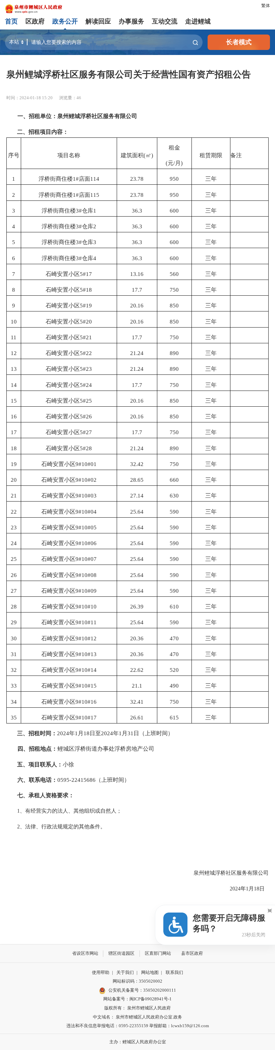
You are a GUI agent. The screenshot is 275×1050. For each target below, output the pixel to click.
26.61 (137, 717)
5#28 (86, 448)
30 (14, 638)
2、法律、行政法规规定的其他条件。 (56, 826)
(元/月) (174, 163)
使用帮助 (100, 972)
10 (14, 321)
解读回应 (98, 21)
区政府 (35, 21)
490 (174, 686)
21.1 (137, 686)
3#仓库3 (86, 242)
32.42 (137, 464)
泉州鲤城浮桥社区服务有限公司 (231, 873)
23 (14, 527)
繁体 (265, 5)
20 (14, 480)
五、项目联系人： (40, 764)
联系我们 (174, 972)
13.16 (137, 274)
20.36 (137, 638)
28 (14, 606)
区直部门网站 (158, 953)
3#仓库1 (86, 211)
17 (14, 432)
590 (174, 512)
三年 (211, 179)
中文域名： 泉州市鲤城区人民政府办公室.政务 (137, 1016)
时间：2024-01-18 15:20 (29, 97)
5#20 (86, 321)
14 (14, 385)
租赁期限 (211, 155)
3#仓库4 (86, 258)
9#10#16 (86, 702)
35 (14, 717)
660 (174, 480)
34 (14, 702)
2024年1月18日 (244, 888)
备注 (236, 155)
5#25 (86, 401)
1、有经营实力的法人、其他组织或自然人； (64, 811)
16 (14, 416)
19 (14, 464)
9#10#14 (86, 670)
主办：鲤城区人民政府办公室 (137, 1041)
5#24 (86, 385)
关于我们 (125, 972)
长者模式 (239, 42)
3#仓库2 (86, 226)
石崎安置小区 (63, 274)
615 (174, 717)
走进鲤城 (198, 21)
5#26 (86, 416)
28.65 (137, 480)
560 (174, 274)
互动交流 (164, 21)
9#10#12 (86, 638)
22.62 (137, 670)
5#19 (86, 305)
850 (174, 305)
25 (14, 559)
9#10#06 (86, 543)
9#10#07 (86, 559)
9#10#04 (86, 512)
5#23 (86, 369)
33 (14, 686)
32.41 (137, 702)
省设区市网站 (85, 953)
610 (174, 606)
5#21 (86, 337)
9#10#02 (86, 480)
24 (14, 543)
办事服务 (131, 21)
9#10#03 (86, 495)
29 (14, 622)
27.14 (137, 495)
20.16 (137, 305)
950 (174, 179)
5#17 (86, 274)
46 (78, 97)
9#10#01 (86, 464)
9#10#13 (86, 654)
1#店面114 (86, 179)
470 (174, 638)
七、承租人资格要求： (45, 795)
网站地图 (150, 972)
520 (174, 670)
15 (14, 401)
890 (174, 353)
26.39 (137, 606)
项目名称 (68, 155)
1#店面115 (86, 195)
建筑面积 (132, 155)
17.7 (137, 290)
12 (14, 353)
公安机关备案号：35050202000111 (142, 990)
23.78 (137, 179)
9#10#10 (86, 606)
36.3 (137, 211)
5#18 (86, 290)
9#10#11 (86, 622)
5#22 (86, 353)
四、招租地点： (34, 749)
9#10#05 (86, 527)
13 (14, 369)
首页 (11, 21)
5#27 (86, 432)
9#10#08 (86, 575)
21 (14, 495)
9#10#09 (86, 591)
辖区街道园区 (121, 953)
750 (174, 290)
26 (14, 575)
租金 (174, 147)
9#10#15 (86, 686)
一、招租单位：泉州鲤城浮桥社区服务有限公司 (74, 116)
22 (14, 512)
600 (174, 211)
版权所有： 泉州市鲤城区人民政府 (137, 1007)
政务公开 (65, 21)
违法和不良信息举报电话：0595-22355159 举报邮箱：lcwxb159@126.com (137, 1025)
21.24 (137, 353)
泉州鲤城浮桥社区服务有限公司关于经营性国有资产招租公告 (128, 74)
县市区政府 (192, 953)
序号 (13, 155)
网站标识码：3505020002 (137, 981)
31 (14, 654)
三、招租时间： (37, 733)
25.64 (137, 512)
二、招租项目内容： (42, 132)
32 (14, 670)
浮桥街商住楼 (56, 179)
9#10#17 (86, 717)
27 (14, 591)
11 (13, 337)
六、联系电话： (34, 780)
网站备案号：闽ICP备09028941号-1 (137, 998)
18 (14, 448)
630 (174, 495)
